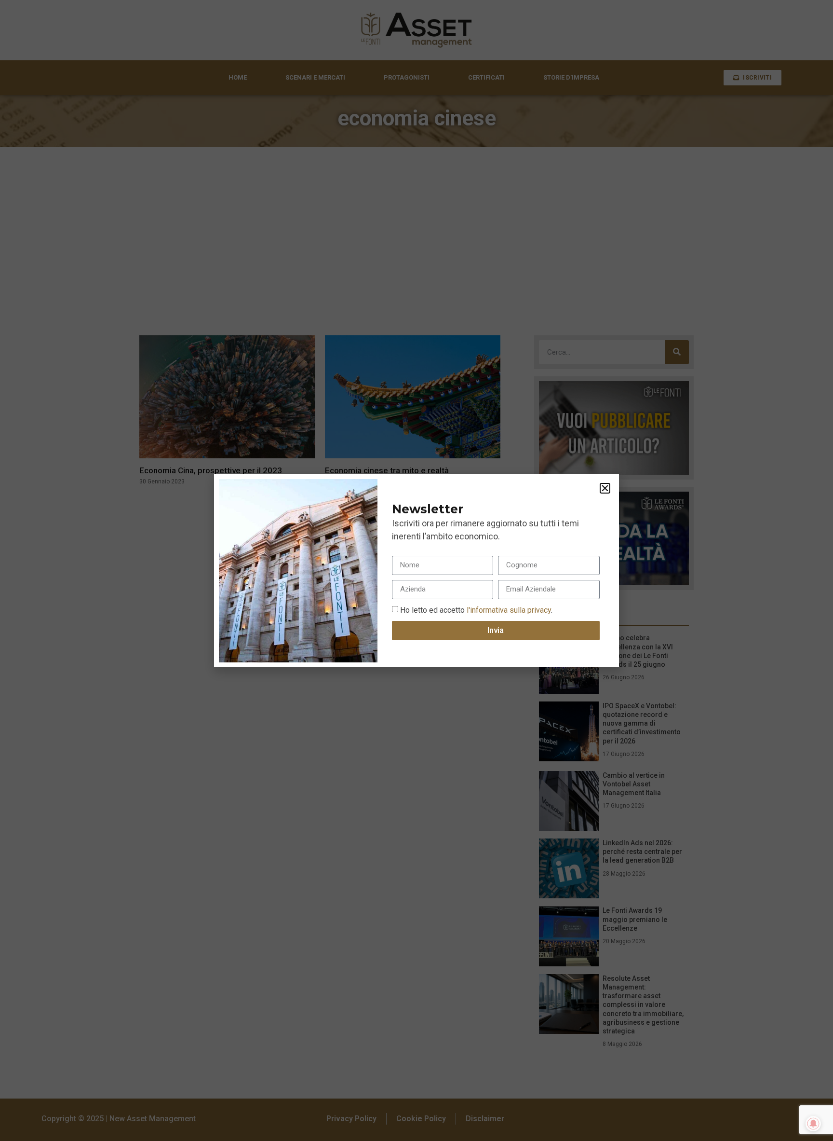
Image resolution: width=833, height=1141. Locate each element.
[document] (416, 570)
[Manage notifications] (813, 1123)
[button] (605, 488)
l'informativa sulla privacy (508, 609)
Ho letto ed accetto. (476, 609)
